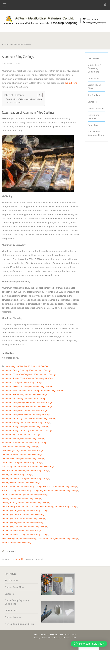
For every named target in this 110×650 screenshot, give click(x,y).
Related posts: (15, 102)
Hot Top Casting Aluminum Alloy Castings (20, 490)
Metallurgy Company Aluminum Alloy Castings (23, 522)
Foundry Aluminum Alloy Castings (17, 474)
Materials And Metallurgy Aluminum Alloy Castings (25, 494)
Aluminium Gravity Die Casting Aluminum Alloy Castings (27, 378)
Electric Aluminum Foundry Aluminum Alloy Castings (25, 470)
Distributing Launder (93, 116)
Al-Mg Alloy (21, 366)
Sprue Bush (93, 125)
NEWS (74, 635)
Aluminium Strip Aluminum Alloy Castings (21, 390)
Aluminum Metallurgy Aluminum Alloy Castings (23, 438)
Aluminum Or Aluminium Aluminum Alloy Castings (24, 442)
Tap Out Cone (94, 95)
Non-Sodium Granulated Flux (96, 133)
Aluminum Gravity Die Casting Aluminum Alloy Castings (27, 430)
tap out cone (71, 82)
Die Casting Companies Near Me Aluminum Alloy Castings (28, 466)
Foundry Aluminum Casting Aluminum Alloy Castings (25, 478)
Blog (19, 63)
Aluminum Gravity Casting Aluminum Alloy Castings (25, 426)
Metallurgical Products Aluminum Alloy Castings (24, 518)
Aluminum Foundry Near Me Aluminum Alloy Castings (26, 422)
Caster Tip (93, 101)
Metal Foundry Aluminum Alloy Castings (20, 506)
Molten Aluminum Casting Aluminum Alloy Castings (25, 534)
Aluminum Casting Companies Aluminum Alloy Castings (27, 402)
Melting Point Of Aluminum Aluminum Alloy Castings (26, 502)
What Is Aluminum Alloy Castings (17, 542)
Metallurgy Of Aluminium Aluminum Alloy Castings (25, 526)
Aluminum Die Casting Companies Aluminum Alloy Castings (29, 418)
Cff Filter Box (94, 78)
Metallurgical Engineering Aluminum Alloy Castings (25, 510)
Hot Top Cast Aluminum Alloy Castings (60, 486)
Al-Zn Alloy (43, 366)
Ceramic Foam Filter (95, 86)
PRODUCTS (54, 635)
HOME (35, 635)
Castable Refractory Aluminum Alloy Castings (22, 450)
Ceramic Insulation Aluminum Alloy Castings (22, 454)
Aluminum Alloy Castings (52, 390)
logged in (19, 559)
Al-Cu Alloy (10, 366)
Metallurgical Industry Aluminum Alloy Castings (23, 514)
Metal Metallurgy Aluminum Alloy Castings (58, 506)
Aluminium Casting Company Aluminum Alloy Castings (26, 370)
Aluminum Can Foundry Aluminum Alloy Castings (24, 398)
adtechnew (8, 63)
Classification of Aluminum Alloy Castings (24, 99)
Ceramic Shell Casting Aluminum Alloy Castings (23, 458)
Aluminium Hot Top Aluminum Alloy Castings (22, 382)
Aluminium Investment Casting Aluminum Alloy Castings (27, 386)
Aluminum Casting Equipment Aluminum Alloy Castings (27, 406)
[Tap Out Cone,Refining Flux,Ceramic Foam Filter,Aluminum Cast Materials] (55, 25)
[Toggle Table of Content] (38, 95)
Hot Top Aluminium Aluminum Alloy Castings (22, 486)
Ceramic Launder (96, 108)
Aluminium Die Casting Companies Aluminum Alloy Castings (29, 374)
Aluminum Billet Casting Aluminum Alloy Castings (24, 394)
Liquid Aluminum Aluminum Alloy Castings (59, 490)
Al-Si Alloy (32, 366)
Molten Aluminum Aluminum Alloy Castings (21, 530)
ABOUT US (43, 635)
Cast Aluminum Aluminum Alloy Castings (20, 446)
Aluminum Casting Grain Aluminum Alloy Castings (24, 410)
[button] (89, 644)
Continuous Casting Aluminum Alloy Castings (22, 462)
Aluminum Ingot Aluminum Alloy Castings (21, 434)
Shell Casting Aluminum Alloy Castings (19, 538)
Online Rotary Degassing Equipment (94, 68)
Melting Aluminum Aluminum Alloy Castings (22, 498)
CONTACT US (65, 635)
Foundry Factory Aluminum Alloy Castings (21, 482)
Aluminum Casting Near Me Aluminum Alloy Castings (26, 414)
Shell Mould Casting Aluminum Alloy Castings (58, 538)
